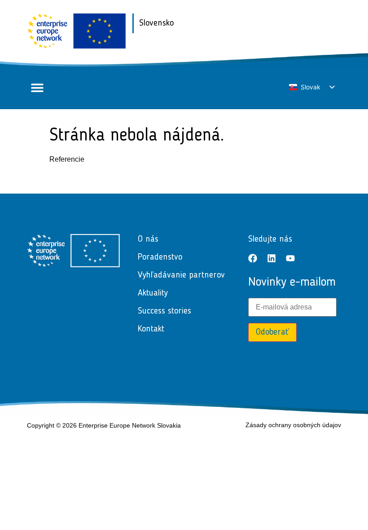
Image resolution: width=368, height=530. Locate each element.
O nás (148, 239)
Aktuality (153, 293)
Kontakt (151, 329)
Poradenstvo (160, 257)
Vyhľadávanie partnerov (181, 275)
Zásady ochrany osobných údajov (293, 424)
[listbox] (311, 87)
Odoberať (272, 332)
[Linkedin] (271, 258)
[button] (37, 88)
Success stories (164, 311)
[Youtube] (290, 258)
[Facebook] (252, 258)
